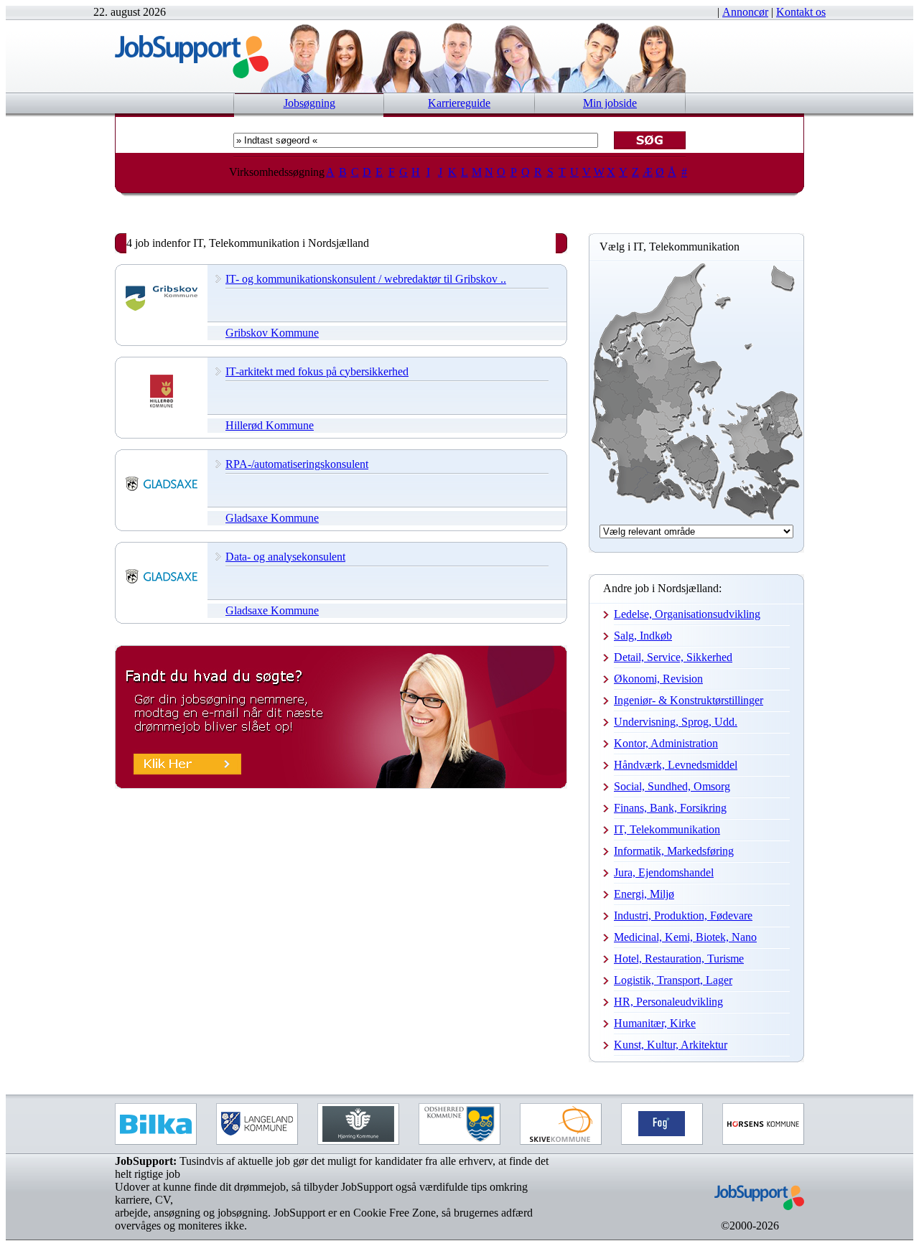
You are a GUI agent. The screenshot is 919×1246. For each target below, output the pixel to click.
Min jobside (610, 103)
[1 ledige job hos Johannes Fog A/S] (662, 1124)
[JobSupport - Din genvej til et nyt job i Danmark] (192, 74)
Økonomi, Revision (658, 679)
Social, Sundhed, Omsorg (672, 786)
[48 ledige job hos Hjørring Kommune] (358, 1124)
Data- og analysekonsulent (285, 557)
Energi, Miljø (644, 894)
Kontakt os (801, 12)
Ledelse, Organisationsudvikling (687, 614)
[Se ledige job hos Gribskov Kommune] (161, 312)
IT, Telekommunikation (667, 829)
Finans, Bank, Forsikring (670, 808)
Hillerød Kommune (269, 425)
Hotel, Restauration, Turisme (679, 958)
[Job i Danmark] (749, 1215)
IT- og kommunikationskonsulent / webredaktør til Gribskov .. (365, 279)
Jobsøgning (309, 103)
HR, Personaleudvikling (668, 1002)
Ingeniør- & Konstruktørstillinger (688, 700)
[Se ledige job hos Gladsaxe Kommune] (161, 498)
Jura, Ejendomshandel (664, 872)
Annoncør (745, 12)
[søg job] (650, 140)
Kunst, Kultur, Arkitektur (670, 1045)
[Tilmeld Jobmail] (341, 785)
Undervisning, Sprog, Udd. (675, 722)
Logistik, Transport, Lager (673, 980)
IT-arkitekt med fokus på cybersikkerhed (317, 371)
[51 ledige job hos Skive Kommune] (561, 1124)
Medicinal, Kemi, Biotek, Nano (685, 937)
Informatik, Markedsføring (674, 851)
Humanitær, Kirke (655, 1023)
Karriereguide (459, 103)
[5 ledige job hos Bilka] (156, 1124)
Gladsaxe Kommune (272, 518)
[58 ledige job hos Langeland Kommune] (257, 1124)
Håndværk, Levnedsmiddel (675, 765)
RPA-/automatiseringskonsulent (296, 464)
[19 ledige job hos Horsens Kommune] (763, 1124)
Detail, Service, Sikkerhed (673, 657)
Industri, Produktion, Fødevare (683, 915)
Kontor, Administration (666, 743)
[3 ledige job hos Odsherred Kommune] (459, 1124)
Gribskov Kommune (272, 333)
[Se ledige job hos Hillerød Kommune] (161, 405)
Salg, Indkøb (643, 635)
